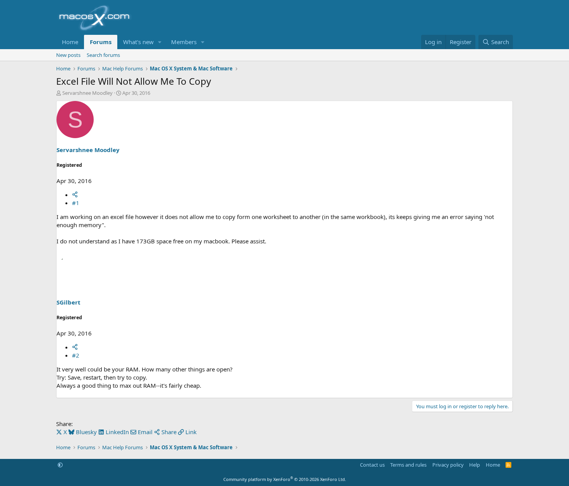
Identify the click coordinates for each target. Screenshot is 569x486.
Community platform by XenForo (284, 479)
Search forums (103, 54)
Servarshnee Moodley (87, 92)
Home (70, 42)
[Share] (75, 195)
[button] (159, 42)
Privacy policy (448, 464)
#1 (75, 203)
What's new (138, 42)
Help (474, 464)
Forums (100, 42)
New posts (68, 54)
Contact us (372, 464)
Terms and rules (408, 464)
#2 (75, 355)
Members (184, 42)
